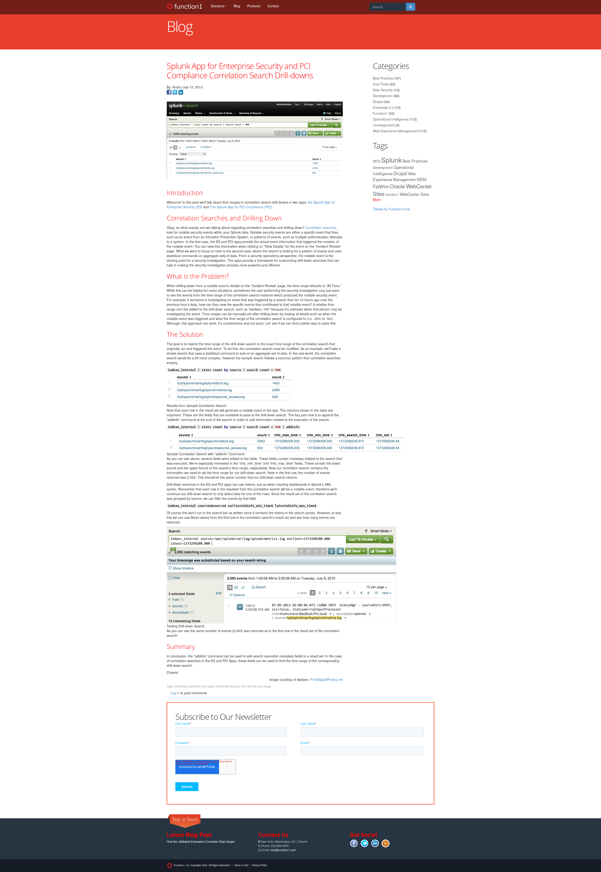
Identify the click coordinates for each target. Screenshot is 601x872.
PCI (243, 686)
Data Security (383, 89)
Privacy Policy (259, 865)
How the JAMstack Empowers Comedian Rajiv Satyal (201, 841)
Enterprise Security (228, 686)
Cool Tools (381, 84)
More (377, 199)
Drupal (378, 101)
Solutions (217, 6)
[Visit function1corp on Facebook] (169, 91)
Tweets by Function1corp (391, 209)
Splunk (251, 686)
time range (264, 686)
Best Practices (383, 78)
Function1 (380, 113)
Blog (237, 6)
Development (383, 95)
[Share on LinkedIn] (180, 91)
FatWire (381, 186)
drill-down (208, 686)
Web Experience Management (395, 131)
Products (253, 6)
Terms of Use (241, 865)
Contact (273, 6)
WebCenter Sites (414, 194)
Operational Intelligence (390, 119)
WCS (376, 161)
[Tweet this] (175, 91)
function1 (392, 194)
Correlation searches (320, 227)
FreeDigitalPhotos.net (327, 679)
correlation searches (187, 686)
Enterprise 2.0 (383, 107)
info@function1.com (283, 850)
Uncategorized (383, 125)
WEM (421, 179)
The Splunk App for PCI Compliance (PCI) (241, 207)
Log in (174, 692)
